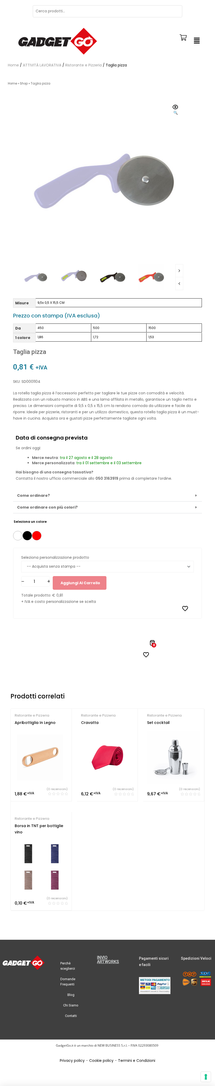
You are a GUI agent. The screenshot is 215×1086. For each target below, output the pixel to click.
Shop (24, 83)
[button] (196, 41)
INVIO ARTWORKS (108, 959)
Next (179, 270)
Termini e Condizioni (136, 1060)
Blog (70, 995)
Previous (179, 283)
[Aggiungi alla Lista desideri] (185, 608)
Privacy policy (72, 1060)
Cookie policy (101, 1060)
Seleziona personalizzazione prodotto (55, 557)
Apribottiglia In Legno (35, 722)
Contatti (71, 1016)
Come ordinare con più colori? (47, 507)
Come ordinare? (33, 495)
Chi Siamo (70, 1005)
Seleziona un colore (30, 521)
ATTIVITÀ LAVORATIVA (42, 65)
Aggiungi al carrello (80, 583)
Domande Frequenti (67, 981)
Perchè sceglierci (67, 965)
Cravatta (90, 722)
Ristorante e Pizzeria (83, 65)
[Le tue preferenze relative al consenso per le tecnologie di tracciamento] (206, 1077)
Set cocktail (158, 722)
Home (13, 65)
